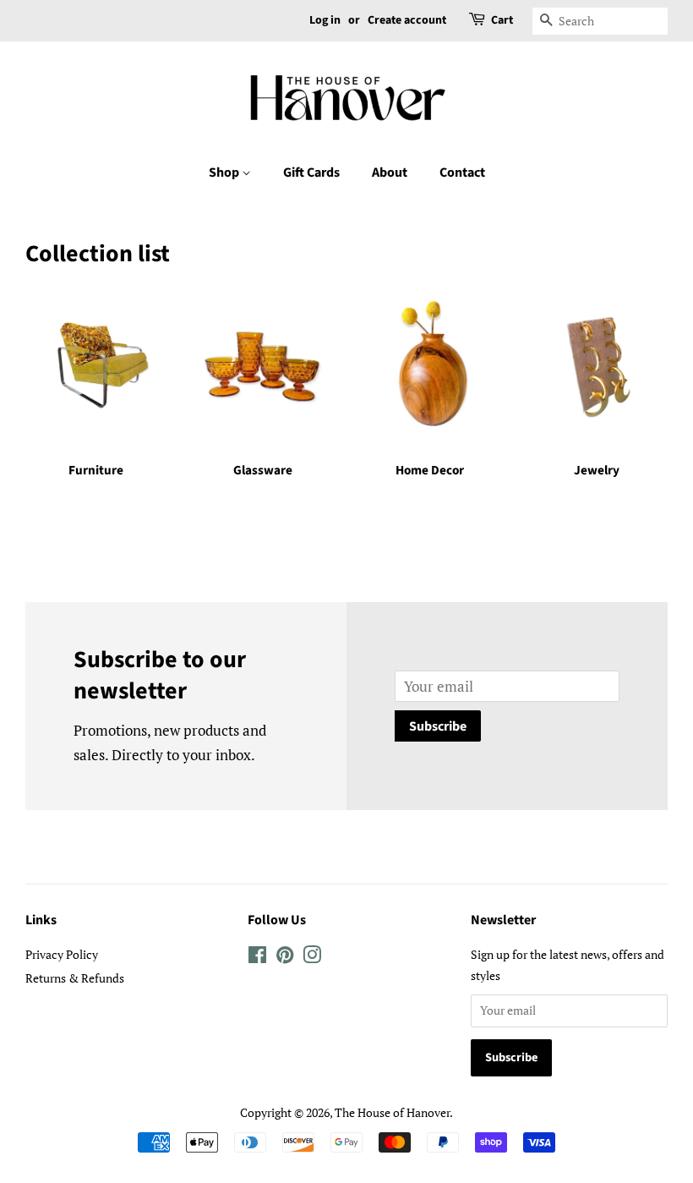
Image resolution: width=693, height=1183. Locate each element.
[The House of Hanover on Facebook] (257, 958)
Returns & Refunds (74, 978)
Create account (407, 20)
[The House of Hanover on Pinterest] (285, 958)
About (389, 172)
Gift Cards (311, 172)
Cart (502, 20)
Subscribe (438, 726)
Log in (325, 20)
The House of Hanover (392, 1112)
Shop (225, 172)
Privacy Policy (61, 954)
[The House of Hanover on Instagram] (312, 958)
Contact (462, 172)
